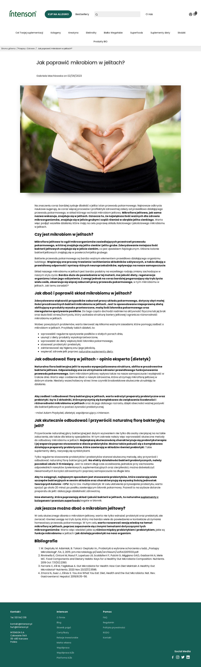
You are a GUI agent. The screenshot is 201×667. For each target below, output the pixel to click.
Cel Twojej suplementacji (29, 32)
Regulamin (108, 622)
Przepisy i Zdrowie (26, 48)
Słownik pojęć (64, 627)
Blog (59, 622)
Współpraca (63, 647)
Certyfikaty (63, 632)
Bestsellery (82, 14)
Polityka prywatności (114, 627)
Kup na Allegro (58, 14)
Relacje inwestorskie (67, 637)
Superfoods (136, 32)
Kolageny (56, 32)
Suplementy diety (160, 32)
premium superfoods (66, 500)
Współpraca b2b (65, 652)
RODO (106, 632)
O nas (149, 14)
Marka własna (64, 642)
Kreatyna (73, 32)
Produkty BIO (100, 41)
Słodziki (181, 32)
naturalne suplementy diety (96, 351)
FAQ (105, 617)
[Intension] (23, 14)
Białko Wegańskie (113, 32)
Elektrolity (91, 32)
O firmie (61, 617)
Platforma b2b (64, 657)
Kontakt (107, 637)
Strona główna (8, 48)
